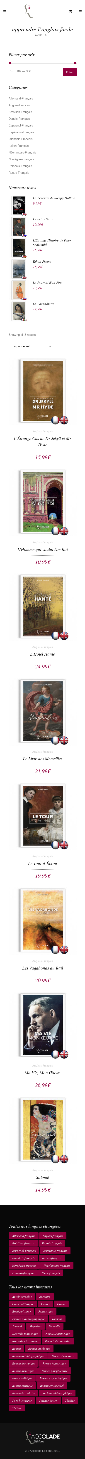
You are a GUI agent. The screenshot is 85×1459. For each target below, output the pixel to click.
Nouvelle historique (58, 1334)
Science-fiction (48, 1400)
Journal (17, 1326)
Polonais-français (23, 1273)
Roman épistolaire (23, 1393)
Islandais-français (23, 1258)
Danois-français (52, 1243)
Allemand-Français (21, 98)
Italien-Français (19, 145)
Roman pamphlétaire (55, 1371)
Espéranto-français (55, 1251)
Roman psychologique (53, 1378)
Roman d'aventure (63, 1356)
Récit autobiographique (57, 1393)
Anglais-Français (20, 105)
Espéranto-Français (21, 132)
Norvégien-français (24, 1265)
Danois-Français (19, 118)
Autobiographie (22, 1296)
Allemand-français (23, 1236)
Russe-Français (19, 172)
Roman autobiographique (28, 1356)
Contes (45, 1304)
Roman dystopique (23, 1363)
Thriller (70, 1400)
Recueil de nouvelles (57, 1341)
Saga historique (22, 1400)
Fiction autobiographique (28, 1319)
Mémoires (35, 1326)
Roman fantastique (54, 1363)
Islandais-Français (21, 139)
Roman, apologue (39, 1348)
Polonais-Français (20, 166)
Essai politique (21, 1311)
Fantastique (45, 1311)
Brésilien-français (23, 1243)
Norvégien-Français (21, 159)
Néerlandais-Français (22, 152)
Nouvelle (54, 1326)
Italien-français (51, 1258)
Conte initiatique (23, 1304)
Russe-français (51, 1273)
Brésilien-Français (20, 112)
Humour (57, 1319)
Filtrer (69, 72)
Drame (61, 1304)
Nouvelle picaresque (25, 1341)
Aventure (44, 1296)
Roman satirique (22, 1386)
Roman (16, 1348)
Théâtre (17, 1408)
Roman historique (23, 1371)
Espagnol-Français (21, 125)
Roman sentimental (52, 1386)
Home (38, 35)
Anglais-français (53, 1236)
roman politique (22, 1378)
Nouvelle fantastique (25, 1334)
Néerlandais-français (57, 1265)
